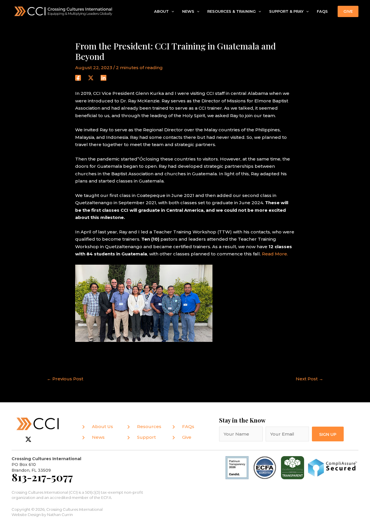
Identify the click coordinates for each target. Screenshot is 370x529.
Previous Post (65, 378)
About (161, 11)
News (188, 11)
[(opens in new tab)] (264, 467)
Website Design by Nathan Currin (42, 514)
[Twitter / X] (91, 78)
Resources (149, 426)
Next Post (309, 378)
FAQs (322, 11)
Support (146, 437)
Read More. (275, 254)
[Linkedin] (103, 78)
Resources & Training (231, 11)
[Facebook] (78, 78)
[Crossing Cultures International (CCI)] (64, 11)
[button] (171, 11)
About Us (102, 426)
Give (186, 437)
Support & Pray (286, 11)
